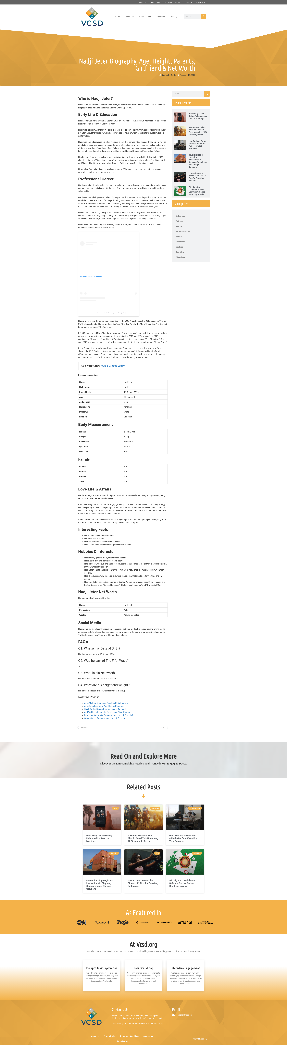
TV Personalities (183, 231)
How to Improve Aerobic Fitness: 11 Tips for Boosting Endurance (197, 177)
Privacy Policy (155, 2)
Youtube (179, 247)
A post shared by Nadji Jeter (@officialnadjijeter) (109, 313)
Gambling (180, 252)
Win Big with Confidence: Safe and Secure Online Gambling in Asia (197, 190)
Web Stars (180, 242)
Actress (179, 221)
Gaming (174, 16)
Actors (179, 226)
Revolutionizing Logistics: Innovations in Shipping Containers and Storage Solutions (198, 161)
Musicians (161, 16)
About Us (142, 2)
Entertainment (145, 16)
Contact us (188, 2)
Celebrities (129, 16)
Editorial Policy (201, 2)
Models (179, 236)
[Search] (203, 16)
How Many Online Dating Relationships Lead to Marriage (198, 116)
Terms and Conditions (172, 2)
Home (117, 16)
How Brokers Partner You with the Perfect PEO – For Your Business (198, 145)
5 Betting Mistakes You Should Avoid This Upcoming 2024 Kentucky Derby (198, 131)
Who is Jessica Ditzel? (113, 365)
